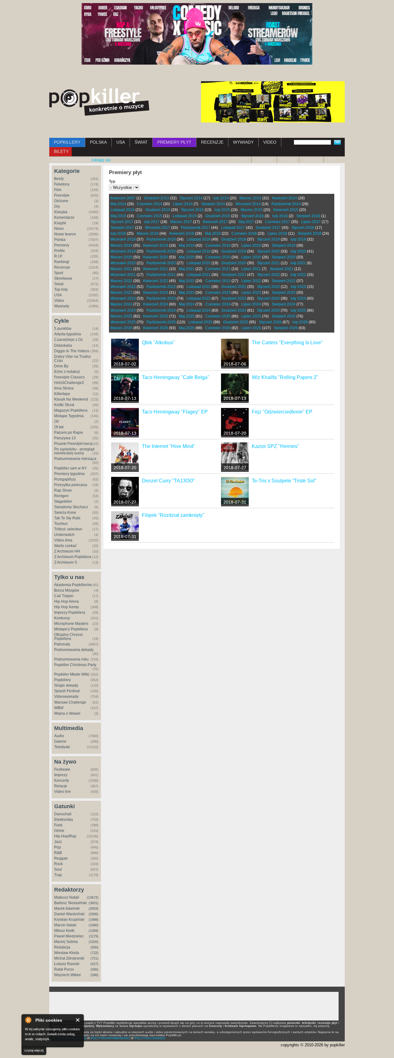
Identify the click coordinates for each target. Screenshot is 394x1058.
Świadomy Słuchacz (71, 507)
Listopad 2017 (233, 228)
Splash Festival (67, 691)
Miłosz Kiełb (64, 930)
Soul (58, 869)
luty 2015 (222, 210)
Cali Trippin (64, 596)
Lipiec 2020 (251, 257)
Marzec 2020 (121, 257)
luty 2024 (298, 298)
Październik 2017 (195, 228)
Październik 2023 (161, 298)
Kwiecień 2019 (155, 245)
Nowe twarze (65, 234)
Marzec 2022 (121, 281)
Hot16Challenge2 (69, 383)
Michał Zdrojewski (69, 958)
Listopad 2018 (199, 239)
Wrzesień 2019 (123, 251)
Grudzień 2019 (233, 251)
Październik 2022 (161, 287)
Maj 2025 (187, 316)
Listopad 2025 (200, 322)
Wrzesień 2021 (123, 275)
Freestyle (62, 195)
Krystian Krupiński (69, 919)
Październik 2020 (161, 263)
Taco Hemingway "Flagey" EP (175, 411)
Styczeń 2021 (268, 263)
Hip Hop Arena (66, 601)
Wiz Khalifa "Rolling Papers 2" (285, 377)
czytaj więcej (33, 1050)
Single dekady (66, 685)
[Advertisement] (194, 1006)
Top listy (61, 289)
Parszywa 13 (65, 438)
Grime (59, 830)
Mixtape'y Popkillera (71, 629)
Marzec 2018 (148, 233)
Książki (60, 223)
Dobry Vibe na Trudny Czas (72, 358)
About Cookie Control (28, 1020)
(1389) (93, 930)
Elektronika (63, 819)
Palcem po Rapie (68, 432)
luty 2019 (298, 239)
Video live (62, 791)
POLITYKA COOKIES (150, 1038)
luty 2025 (298, 310)
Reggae (61, 858)
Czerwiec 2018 (244, 233)
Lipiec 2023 (251, 292)
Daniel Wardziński (69, 914)
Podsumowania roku (71, 659)
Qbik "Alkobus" (158, 342)
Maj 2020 (187, 257)
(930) (94, 947)
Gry (57, 206)
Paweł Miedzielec (69, 936)
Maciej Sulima (66, 942)
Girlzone (61, 201)
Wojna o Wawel (67, 713)
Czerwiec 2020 (218, 257)
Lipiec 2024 (251, 304)
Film (57, 190)
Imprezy (60, 775)
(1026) (93, 942)
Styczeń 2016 (252, 216)
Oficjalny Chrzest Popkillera (68, 637)
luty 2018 (118, 233)
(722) (94, 953)
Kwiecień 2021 (155, 269)
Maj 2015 (118, 216)
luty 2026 (300, 322)
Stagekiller (63, 501)
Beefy (59, 179)
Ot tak (59, 427)
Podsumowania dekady (74, 650)
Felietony (62, 184)
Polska (60, 240)
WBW (58, 708)
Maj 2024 (187, 304)
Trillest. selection (68, 529)
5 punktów (62, 328)
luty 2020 (298, 251)
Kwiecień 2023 (155, 292)
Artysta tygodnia (67, 334)
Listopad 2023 (199, 298)
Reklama (311, 160)
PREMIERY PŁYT (174, 142)
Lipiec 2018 (277, 233)
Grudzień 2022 (233, 287)
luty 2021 (298, 263)
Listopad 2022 (199, 287)
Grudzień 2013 (156, 198)
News (59, 228)
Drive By (61, 366)
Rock (58, 864)
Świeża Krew (65, 512)
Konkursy (62, 618)
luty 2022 (298, 275)
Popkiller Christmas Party (75, 665)
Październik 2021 (161, 275)
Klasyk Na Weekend (71, 399)
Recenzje (62, 267)
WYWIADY (243, 142)
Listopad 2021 (199, 275)
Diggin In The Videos (71, 351)
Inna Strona (64, 388)
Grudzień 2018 (233, 239)
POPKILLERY (67, 142)
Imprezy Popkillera (69, 612)
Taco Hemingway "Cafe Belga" (175, 377)
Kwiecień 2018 (181, 233)
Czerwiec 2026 (218, 328)
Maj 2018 (213, 233)
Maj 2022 (187, 281)
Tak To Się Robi (67, 518)
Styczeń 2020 (268, 251)
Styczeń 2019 (268, 239)
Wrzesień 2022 (123, 287)
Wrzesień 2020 (123, 263)
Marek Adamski (67, 908)
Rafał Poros (64, 969)
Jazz (58, 842)
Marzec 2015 (252, 210)
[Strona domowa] (99, 102)
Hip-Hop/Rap (65, 836)
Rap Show (63, 490)
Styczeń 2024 (268, 298)
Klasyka (60, 212)
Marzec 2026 (121, 328)
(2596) (93, 914)
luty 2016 (280, 216)
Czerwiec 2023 (218, 292)
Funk (58, 825)
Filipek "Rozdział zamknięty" (173, 515)
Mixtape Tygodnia (69, 416)
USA (120, 142)
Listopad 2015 (185, 216)
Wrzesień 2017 (157, 228)
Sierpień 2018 (309, 233)
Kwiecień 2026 (155, 328)
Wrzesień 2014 (248, 204)
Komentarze (64, 217)
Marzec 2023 (121, 292)
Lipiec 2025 (251, 316)
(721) (94, 958)
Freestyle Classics (69, 377)
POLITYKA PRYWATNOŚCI (110, 1038)
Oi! (56, 421)
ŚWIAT (141, 142)
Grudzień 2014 (157, 210)
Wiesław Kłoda (66, 953)
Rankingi (61, 262)
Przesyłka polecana (70, 485)
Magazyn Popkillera (70, 410)
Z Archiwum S (65, 562)
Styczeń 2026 (270, 322)
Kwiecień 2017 (215, 222)
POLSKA (98, 142)
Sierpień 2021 (281, 269)
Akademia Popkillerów (73, 585)
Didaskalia (63, 345)
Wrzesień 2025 (123, 322)
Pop (57, 847)
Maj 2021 (187, 269)
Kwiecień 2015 (285, 210)
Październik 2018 (161, 239)
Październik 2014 (286, 204)
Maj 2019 (187, 245)
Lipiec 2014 (183, 204)
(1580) (93, 925)
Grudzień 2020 (233, 263)
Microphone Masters (71, 623)
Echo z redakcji (67, 371)
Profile (59, 251)
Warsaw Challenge (70, 702)
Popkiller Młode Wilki (71, 674)
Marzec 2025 (121, 316)
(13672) (92, 897)
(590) (94, 969)
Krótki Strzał (64, 405)
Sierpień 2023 (284, 292)
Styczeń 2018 (302, 228)
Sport (58, 273)
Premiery (61, 245)
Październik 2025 (161, 322)
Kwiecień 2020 (155, 257)
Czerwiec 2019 (218, 245)
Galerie (60, 741)
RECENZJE (212, 142)
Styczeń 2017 (122, 222)
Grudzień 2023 (233, 298)
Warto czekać (65, 546)
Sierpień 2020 (284, 257)
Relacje (60, 786)
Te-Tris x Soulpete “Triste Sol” (284, 480)
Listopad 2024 (199, 310)
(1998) (93, 919)
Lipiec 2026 (251, 328)
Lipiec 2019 (251, 245)
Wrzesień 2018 (123, 239)
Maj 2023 (187, 292)
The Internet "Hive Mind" (168, 446)
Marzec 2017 (181, 222)
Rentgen (61, 496)
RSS (332, 160)
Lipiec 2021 (251, 269)
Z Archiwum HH (67, 551)
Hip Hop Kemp (66, 607)
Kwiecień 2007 (123, 198)
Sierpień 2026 (286, 328)
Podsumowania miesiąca (75, 459)
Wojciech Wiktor (67, 975)
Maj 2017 (246, 222)
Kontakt (288, 160)
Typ (112, 181)
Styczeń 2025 (268, 310)
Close (78, 1020)
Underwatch (64, 535)
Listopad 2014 (123, 210)
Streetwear (63, 278)
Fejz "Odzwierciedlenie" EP (282, 411)
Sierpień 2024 (284, 304)
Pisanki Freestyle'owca (73, 443)
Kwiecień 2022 (155, 281)
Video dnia (63, 540)
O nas (242, 160)
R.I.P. (58, 256)
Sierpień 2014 (213, 204)
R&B (58, 853)
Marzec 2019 (121, 245)
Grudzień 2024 (233, 310)
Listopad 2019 (199, 251)
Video (59, 300)
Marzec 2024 (121, 304)
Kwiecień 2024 (155, 304)
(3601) (93, 903)
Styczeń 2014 (191, 198)
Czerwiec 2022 (218, 281)
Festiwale (62, 769)
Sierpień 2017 (122, 228)
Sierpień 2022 (284, 281)
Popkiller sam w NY (70, 468)
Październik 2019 (161, 251)
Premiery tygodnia (69, 474)
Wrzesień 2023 (123, 298)
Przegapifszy (65, 479)
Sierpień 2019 (284, 245)
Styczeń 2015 (192, 210)
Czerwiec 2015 (149, 216)
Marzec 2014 (250, 198)
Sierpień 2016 (308, 216)
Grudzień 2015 (217, 216)
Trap (58, 875)
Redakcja (62, 947)
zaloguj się (100, 160)
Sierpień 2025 (284, 316)
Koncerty (61, 780)
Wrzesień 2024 (123, 310)
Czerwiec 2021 (218, 269)
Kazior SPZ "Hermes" (275, 446)
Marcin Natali (65, 925)
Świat (58, 284)
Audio (59, 736)
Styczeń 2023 (268, 287)
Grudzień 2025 (235, 322)
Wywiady (61, 306)
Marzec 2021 (121, 269)
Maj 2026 (187, 328)
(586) (94, 975)
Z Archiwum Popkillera (72, 557)
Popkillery (62, 680)
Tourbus (61, 523)
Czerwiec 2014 (149, 204)
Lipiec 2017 (311, 222)
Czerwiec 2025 (218, 316)
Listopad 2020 (199, 263)
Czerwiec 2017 (277, 222)
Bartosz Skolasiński (70, 903)
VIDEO (269, 142)
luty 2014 (221, 198)
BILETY (61, 151)
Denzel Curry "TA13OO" (168, 480)
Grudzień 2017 (268, 228)
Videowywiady (66, 696)
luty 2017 (151, 222)
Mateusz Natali (66, 897)
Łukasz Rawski (66, 964)
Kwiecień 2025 (155, 316)
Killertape (62, 394)
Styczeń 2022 (268, 275)
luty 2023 (298, 287)
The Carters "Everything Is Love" (287, 342)
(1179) (93, 936)
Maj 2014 (118, 204)
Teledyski (62, 747)
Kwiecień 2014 (284, 198)
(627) (94, 964)
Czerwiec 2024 (218, 304)
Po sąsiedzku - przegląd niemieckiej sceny (74, 451)
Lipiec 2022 (251, 281)
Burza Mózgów (66, 590)
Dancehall (62, 814)
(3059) (93, 908)
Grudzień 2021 (233, 275)
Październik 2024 (161, 310)
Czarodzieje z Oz (68, 339)
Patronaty (264, 160)
